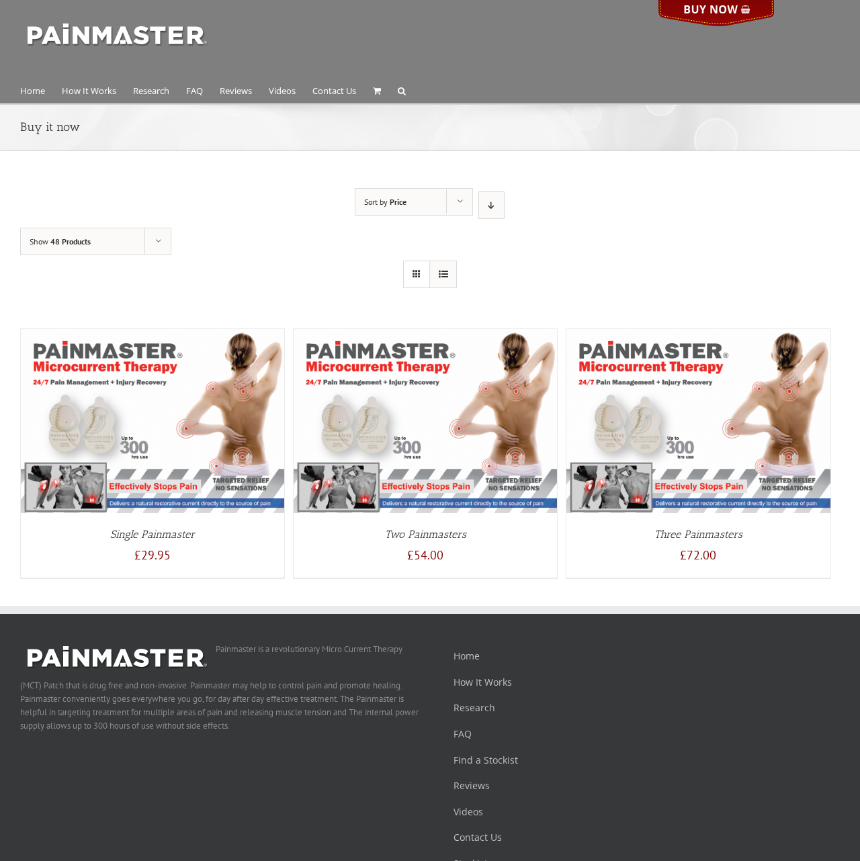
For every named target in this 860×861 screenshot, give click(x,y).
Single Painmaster (152, 534)
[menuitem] (41, 90)
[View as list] (443, 274)
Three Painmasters (698, 534)
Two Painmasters (425, 534)
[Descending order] (491, 205)
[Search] (402, 90)
